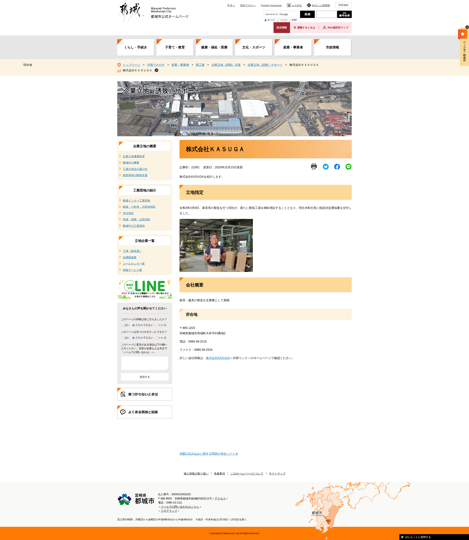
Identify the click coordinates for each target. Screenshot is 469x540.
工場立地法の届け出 (135, 169)
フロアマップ (169, 510)
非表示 (467, 27)
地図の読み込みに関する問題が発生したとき (209, 453)
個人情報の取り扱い (196, 473)
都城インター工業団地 (136, 200)
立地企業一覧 (145, 241)
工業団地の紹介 (144, 190)
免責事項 (219, 473)
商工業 (200, 64)
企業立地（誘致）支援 (226, 64)
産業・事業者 (293, 47)
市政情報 (332, 47)
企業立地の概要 (144, 146)
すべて (271, 20)
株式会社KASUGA (218, 358)
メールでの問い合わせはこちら (180, 506)
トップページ (131, 64)
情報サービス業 (132, 270)
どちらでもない (144, 324)
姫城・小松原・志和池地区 (139, 206)
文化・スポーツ (253, 47)
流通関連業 (129, 257)
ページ (283, 20)
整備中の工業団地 (134, 225)
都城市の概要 (131, 162)
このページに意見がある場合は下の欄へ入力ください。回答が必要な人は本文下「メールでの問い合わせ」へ (144, 348)
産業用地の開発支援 (135, 175)
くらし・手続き (135, 47)
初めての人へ (248, 5)
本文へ (231, 5)
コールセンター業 (134, 263)
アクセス (220, 498)
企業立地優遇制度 (134, 156)
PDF (294, 20)
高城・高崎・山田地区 (136, 219)
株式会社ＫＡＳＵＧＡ (137, 70)
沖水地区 (128, 213)
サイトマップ (277, 473)
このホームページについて (246, 473)
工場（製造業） (132, 250)
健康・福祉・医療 (214, 47)
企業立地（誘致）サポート (265, 64)
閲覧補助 (343, 5)
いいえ (163, 324)
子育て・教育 (175, 47)
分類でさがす (156, 64)
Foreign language (271, 5)
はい (127, 324)
